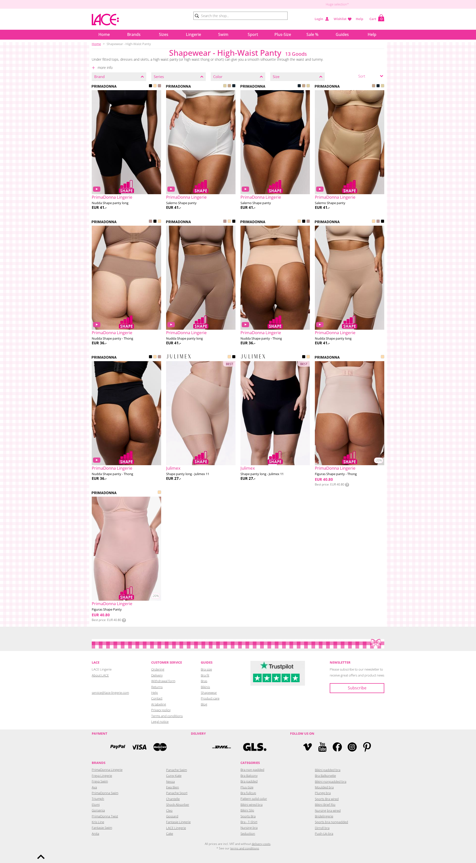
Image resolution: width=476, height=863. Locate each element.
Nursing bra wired (328, 810)
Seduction (247, 833)
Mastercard (160, 747)
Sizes (163, 34)
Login (319, 19)
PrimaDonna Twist (105, 816)
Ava (94, 787)
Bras (204, 681)
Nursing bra (249, 827)
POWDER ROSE (159, 493)
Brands (134, 34)
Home (104, 34)
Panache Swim (176, 770)
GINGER (159, 86)
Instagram (352, 747)
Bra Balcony (249, 775)
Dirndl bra (322, 828)
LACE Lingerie (176, 828)
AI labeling (158, 704)
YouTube (322, 747)
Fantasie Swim (102, 827)
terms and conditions (244, 848)
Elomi (96, 804)
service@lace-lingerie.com (110, 692)
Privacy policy (161, 710)
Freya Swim (100, 781)
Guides (342, 34)
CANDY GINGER (229, 86)
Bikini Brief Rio (325, 804)
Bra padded (249, 781)
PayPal (117, 747)
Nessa (170, 781)
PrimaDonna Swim (105, 793)
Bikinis (205, 687)
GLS (254, 747)
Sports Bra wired (327, 799)
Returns (157, 687)
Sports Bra (248, 816)
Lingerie (193, 34)
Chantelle (173, 799)
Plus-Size (282, 34)
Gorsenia (98, 810)
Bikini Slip (247, 810)
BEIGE (229, 357)
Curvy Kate (173, 775)
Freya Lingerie (102, 775)
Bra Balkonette (325, 775)
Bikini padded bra (327, 770)
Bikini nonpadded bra (330, 781)
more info (105, 67)
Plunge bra (323, 793)
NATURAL (224, 86)
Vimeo (307, 747)
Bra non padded (252, 769)
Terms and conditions (167, 716)
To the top (41, 857)
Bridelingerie (324, 816)
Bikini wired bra (251, 804)
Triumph (98, 798)
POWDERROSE (382, 357)
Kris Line (98, 822)
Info (347, 485)
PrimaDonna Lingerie (107, 769)
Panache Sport (176, 793)
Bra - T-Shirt (248, 822)
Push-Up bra (324, 833)
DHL (221, 747)
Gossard (172, 816)
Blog (204, 704)
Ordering (157, 669)
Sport (253, 34)
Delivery (157, 675)
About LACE (100, 675)
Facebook (337, 747)
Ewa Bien (172, 787)
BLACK (150, 86)
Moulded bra (324, 787)
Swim (223, 34)
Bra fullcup (248, 793)
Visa (139, 747)
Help (359, 19)
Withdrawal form (163, 681)
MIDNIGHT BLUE (233, 86)
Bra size (206, 669)
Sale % (312, 34)
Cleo (169, 810)
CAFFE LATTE (154, 86)
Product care (210, 698)
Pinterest (367, 747)
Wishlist (340, 19)
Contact (156, 698)
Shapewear (209, 692)
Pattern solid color (253, 798)
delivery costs (261, 844)
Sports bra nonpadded (331, 822)
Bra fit (205, 675)
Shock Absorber (177, 804)
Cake (169, 833)
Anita (95, 833)
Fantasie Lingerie (178, 822)
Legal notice (160, 721)
